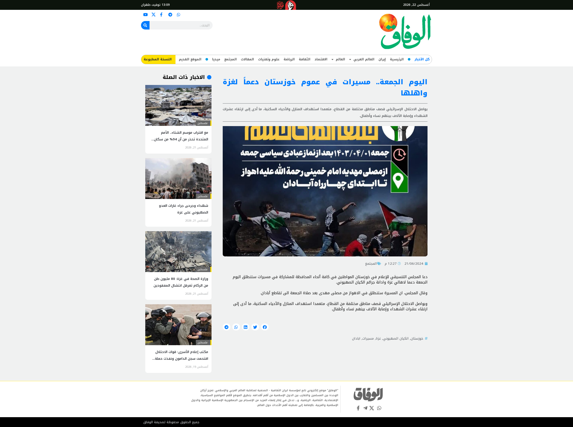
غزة (378, 338)
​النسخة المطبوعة (158, 59)
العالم (340, 59)
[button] (265, 327)
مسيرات (368, 338)
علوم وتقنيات (269, 59)
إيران (382, 59)
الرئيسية (397, 59)
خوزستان (417, 338)
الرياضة (289, 59)
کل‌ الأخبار (422, 59)
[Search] (145, 25)
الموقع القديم (190, 59)
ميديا (216, 59)
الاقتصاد (320, 59)
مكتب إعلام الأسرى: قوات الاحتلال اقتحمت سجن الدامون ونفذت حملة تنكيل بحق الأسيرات (181, 358)
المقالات (247, 59)
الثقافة (304, 59)
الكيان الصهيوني (396, 338)
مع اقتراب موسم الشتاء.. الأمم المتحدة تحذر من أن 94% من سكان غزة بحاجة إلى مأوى (181, 139)
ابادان (356, 338)
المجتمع (230, 59)
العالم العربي (363, 59)
